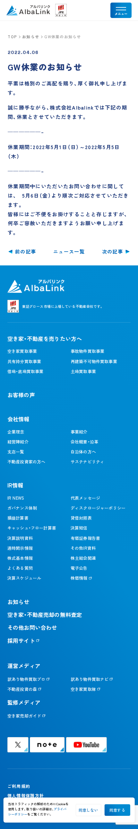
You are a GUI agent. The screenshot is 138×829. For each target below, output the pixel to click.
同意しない (88, 810)
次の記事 (112, 251)
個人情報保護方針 (25, 795)
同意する (117, 810)
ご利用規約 (18, 786)
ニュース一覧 (69, 251)
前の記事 (25, 251)
